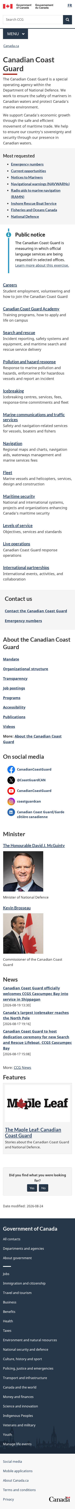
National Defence (25, 216)
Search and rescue (19, 332)
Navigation (12, 443)
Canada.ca (11, 46)
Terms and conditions (19, 1490)
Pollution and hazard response (29, 361)
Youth (7, 1434)
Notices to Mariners (27, 177)
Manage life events (17, 1444)
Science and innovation (20, 1406)
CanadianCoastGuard (29, 769)
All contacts (11, 1239)
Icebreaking (13, 390)
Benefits (9, 1311)
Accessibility (14, 707)
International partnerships (26, 567)
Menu (13, 33)
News (22, 1067)
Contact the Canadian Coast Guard (36, 610)
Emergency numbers (27, 164)
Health (8, 1321)
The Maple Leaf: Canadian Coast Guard (33, 1132)
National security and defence (25, 1349)
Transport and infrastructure (25, 1378)
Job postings (14, 688)
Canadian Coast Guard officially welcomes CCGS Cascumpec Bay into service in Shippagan (35, 994)
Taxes (7, 1330)
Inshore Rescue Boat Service (34, 203)
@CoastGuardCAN (26, 780)
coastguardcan (24, 801)
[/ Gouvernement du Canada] (28, 6)
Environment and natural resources (30, 1340)
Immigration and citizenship (24, 1283)
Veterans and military (19, 1425)
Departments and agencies (23, 1248)
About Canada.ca (16, 1480)
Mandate (11, 659)
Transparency (15, 678)
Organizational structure (25, 668)
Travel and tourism (17, 1293)
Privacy (8, 1499)
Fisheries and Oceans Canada (34, 210)
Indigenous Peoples (18, 1415)
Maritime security (19, 496)
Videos (9, 726)
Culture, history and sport (22, 1359)
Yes (32, 1188)
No (43, 1188)
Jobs (6, 1274)
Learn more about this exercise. (42, 265)
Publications (14, 716)
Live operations (16, 543)
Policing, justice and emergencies (28, 1368)
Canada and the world (19, 1387)
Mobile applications (18, 1471)
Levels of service (18, 525)
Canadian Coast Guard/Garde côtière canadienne (35, 814)
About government (17, 1258)
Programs (11, 697)
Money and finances (18, 1397)
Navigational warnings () (40, 184)
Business (9, 1302)
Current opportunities (28, 171)
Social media (12, 1461)
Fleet (7, 472)
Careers (10, 284)
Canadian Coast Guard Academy (31, 308)
